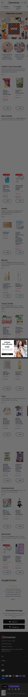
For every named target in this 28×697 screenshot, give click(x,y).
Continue (7, 354)
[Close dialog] (26, 340)
